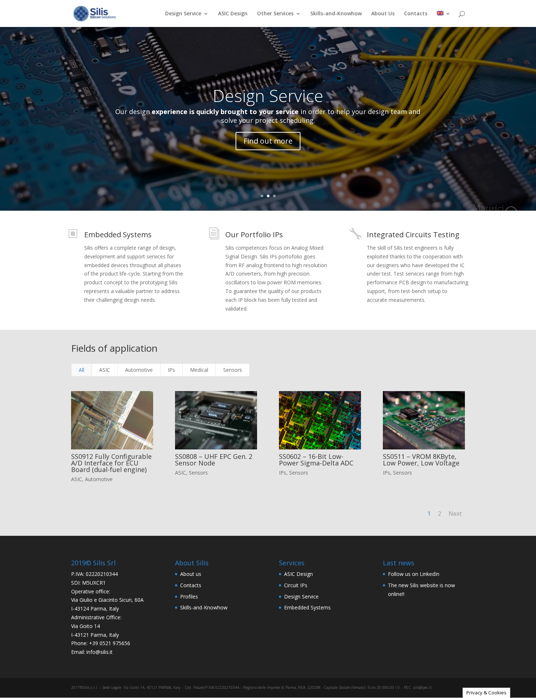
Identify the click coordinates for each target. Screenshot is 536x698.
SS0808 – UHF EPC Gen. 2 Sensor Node (213, 459)
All (81, 369)
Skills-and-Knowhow (336, 14)
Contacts (415, 14)
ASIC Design (233, 14)
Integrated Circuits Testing (413, 234)
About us (190, 573)
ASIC (104, 369)
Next (455, 514)
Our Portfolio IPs (254, 234)
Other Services (275, 14)
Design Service (183, 14)
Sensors (232, 369)
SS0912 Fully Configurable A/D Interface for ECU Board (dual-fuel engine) (111, 463)
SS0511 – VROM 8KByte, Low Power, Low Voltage (421, 459)
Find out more (268, 141)
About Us (383, 14)
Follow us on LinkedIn (413, 573)
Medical (199, 369)
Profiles (189, 596)
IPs (171, 369)
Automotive (139, 369)
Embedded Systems (118, 234)
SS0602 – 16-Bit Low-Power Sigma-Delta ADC (316, 459)
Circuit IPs (295, 585)
